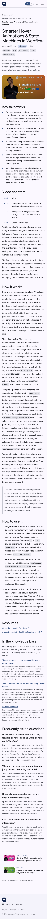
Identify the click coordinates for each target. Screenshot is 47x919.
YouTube (5, 910)
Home (4, 15)
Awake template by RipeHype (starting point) (22, 632)
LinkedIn (13, 910)
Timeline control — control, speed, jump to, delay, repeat (21, 661)
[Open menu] (42, 3)
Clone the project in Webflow (15, 628)
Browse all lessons (26, 880)
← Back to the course (9, 880)
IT (31, 4)
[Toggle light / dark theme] (37, 3)
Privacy (33, 914)
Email (23, 910)
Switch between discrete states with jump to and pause (23, 685)
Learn (11, 15)
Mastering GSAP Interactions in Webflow (16, 18)
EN (27, 4)
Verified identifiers (10, 707)
